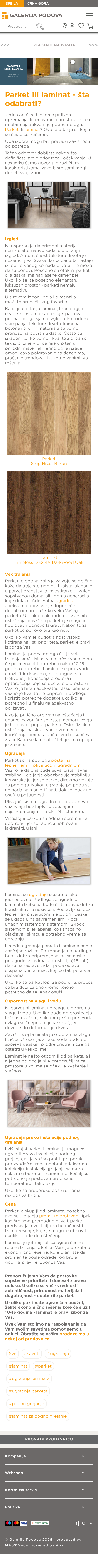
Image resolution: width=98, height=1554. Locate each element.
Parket (12, 129)
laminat (32, 129)
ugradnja (65, 600)
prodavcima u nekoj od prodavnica (47, 1336)
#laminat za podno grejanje (38, 1416)
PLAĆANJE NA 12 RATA (49, 45)
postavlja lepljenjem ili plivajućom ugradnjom (43, 763)
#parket (43, 1366)
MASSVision (16, 1545)
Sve (12, 1353)
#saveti (31, 1353)
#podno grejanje (26, 1403)
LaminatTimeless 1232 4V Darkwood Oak (49, 560)
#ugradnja (58, 1353)
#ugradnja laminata (29, 1378)
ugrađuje (38, 894)
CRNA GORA (38, 3)
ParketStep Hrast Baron (49, 461)
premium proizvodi (59, 1216)
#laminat (18, 1366)
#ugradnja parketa (28, 1391)
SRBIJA (12, 3)
